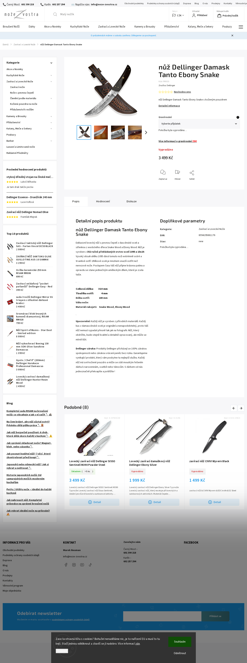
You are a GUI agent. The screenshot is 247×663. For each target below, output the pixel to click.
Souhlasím (180, 642)
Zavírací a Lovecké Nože (20, 81)
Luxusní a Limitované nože (21, 147)
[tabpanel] (94, 462)
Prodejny (216, 3)
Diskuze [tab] (132, 201)
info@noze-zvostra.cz (75, 556)
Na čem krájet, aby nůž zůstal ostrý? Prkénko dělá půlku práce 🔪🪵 (28, 423)
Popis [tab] (76, 201)
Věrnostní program (13, 586)
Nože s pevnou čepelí (22, 93)
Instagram (74, 564)
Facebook (66, 564)
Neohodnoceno (182, 92)
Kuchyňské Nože (15, 75)
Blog (197, 3)
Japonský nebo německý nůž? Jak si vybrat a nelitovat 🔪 (28, 466)
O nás (205, 3)
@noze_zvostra (90, 564)
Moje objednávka (12, 591)
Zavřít (234, 185)
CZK (179, 15)
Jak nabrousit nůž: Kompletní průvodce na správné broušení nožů (28, 502)
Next (241, 408)
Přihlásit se (215, 616)
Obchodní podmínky (134, 3)
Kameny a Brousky (17, 116)
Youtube (82, 564)
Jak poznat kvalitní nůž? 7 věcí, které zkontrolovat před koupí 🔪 (29, 455)
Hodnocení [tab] (103, 201)
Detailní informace (169, 106)
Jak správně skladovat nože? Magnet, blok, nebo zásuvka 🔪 (29, 445)
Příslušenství (13, 122)
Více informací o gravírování (178, 141)
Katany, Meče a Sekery (19, 128)
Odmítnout (180, 653)
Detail (97, 502)
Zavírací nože (17, 87)
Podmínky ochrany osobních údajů (163, 3)
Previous (234, 408)
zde (137, 644)
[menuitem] (13, 27)
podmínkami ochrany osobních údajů (71, 619)
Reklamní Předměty (17, 153)
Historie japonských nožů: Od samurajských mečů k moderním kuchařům (25, 478)
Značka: (167, 85)
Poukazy (11, 135)
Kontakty (228, 3)
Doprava (187, 3)
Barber (10, 141)
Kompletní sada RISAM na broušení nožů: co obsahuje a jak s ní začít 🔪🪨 (29, 413)
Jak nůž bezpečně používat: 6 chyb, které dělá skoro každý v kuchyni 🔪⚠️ (29, 434)
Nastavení (62, 651)
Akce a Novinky (15, 69)
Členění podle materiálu (23, 98)
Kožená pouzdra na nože (23, 104)
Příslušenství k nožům (22, 109)
